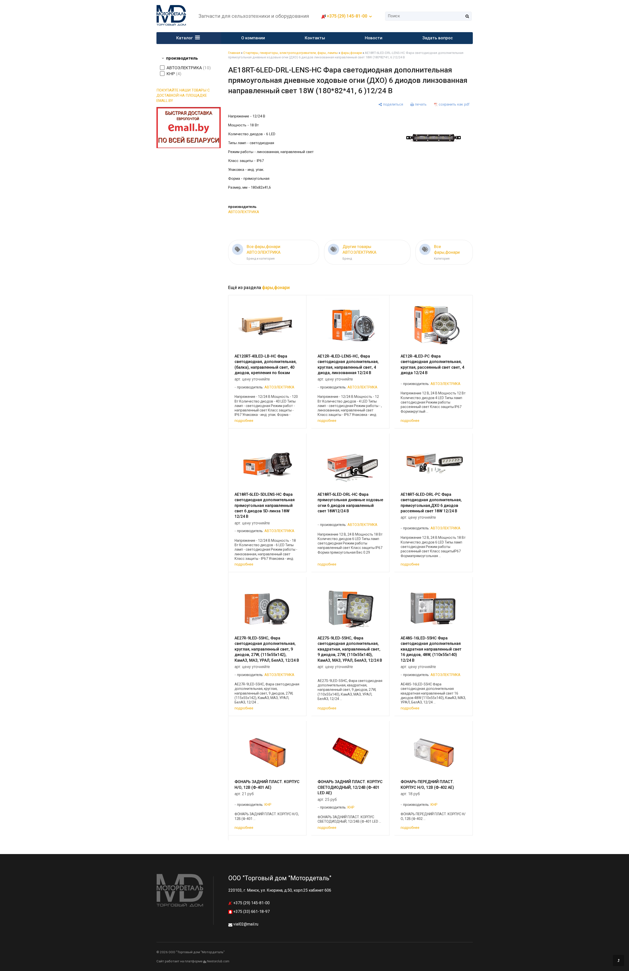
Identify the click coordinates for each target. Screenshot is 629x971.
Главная (234, 53)
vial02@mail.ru (245, 924)
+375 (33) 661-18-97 (251, 911)
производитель (182, 58)
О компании (253, 37)
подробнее (244, 420)
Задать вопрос (437, 37)
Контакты (315, 37)
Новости (373, 37)
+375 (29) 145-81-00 (251, 903)
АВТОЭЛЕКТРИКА (243, 212)
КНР (267, 805)
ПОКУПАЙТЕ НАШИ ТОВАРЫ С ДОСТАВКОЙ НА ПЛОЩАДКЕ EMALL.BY (183, 95)
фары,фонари (351, 53)
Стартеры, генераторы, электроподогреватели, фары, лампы (290, 53)
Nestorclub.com (218, 961)
